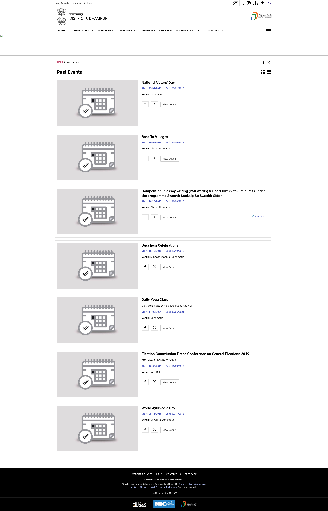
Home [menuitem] (61, 30)
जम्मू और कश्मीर (62, 3)
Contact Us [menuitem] (215, 30)
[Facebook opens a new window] (145, 104)
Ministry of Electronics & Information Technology (154, 487)
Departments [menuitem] (126, 30)
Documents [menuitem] (183, 30)
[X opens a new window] (154, 104)
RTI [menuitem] (199, 30)
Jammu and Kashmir (81, 3)
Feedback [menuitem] (191, 474)
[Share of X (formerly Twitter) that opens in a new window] (268, 62)
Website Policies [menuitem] (142, 474)
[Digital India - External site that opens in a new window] (257, 23)
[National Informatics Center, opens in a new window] (164, 504)
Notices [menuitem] (164, 30)
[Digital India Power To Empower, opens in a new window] (189, 504)
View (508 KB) (261, 216)
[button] (269, 30)
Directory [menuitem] (104, 30)
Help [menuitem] (159, 474)
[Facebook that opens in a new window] (264, 62)
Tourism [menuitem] (147, 30)
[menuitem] (235, 3)
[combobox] (269, 3)
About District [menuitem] (81, 30)
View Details (169, 104)
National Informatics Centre (192, 483)
